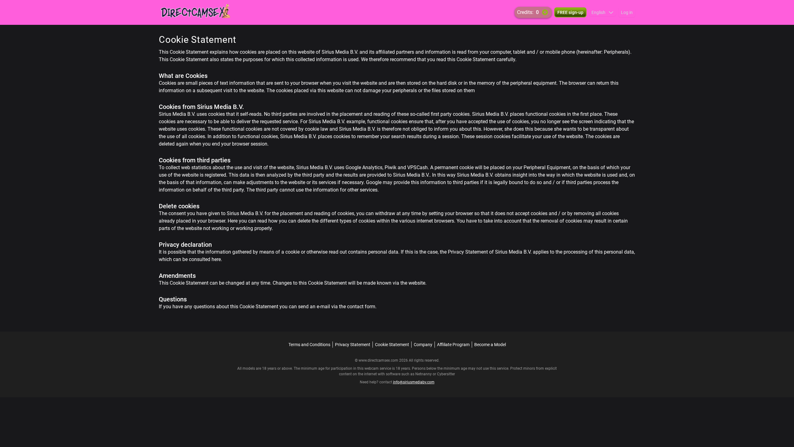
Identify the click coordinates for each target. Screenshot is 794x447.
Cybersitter (446, 374)
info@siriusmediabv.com (414, 382)
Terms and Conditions (309, 344)
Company (423, 344)
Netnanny (424, 374)
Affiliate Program (453, 344)
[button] (602, 12)
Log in (627, 12)
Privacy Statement (352, 344)
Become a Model (490, 344)
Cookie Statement (392, 344)
